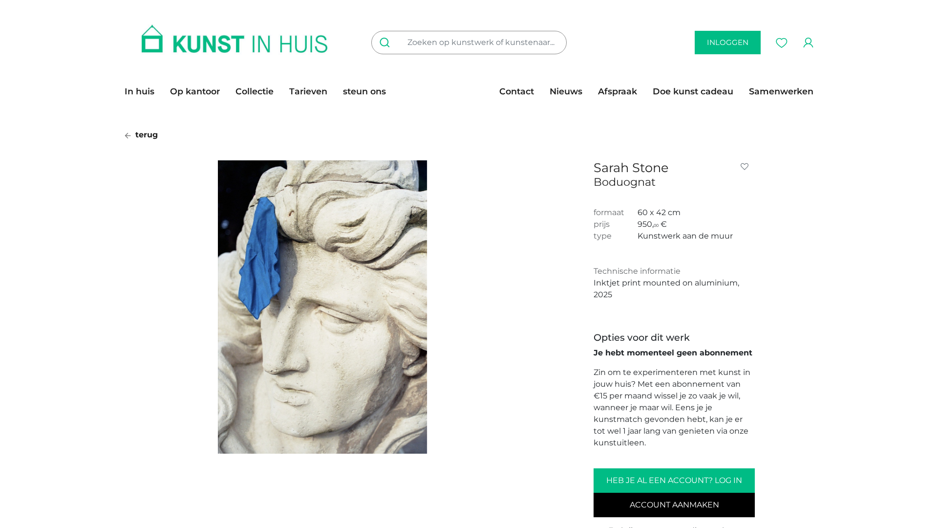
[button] (746, 166)
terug (145, 134)
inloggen (727, 42)
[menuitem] (143, 91)
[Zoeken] (387, 42)
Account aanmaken (674, 504)
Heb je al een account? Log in (674, 480)
